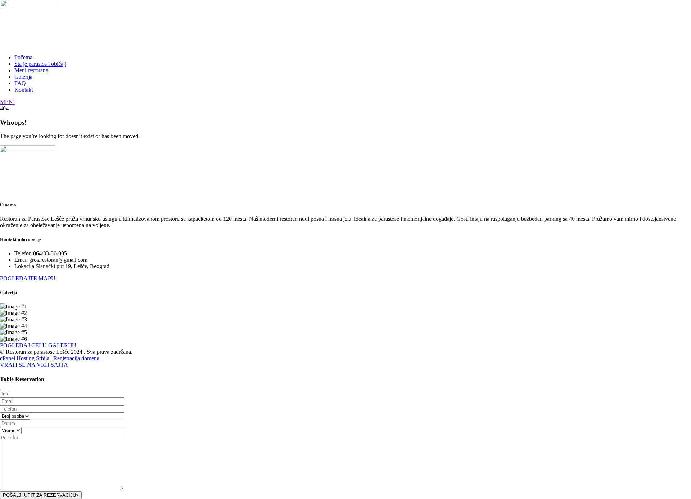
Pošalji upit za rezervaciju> (41, 495)
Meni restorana (31, 70)
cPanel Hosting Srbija (25, 358)
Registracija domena (76, 358)
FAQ (20, 83)
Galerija (23, 77)
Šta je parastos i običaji (40, 64)
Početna (23, 57)
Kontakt (23, 90)
